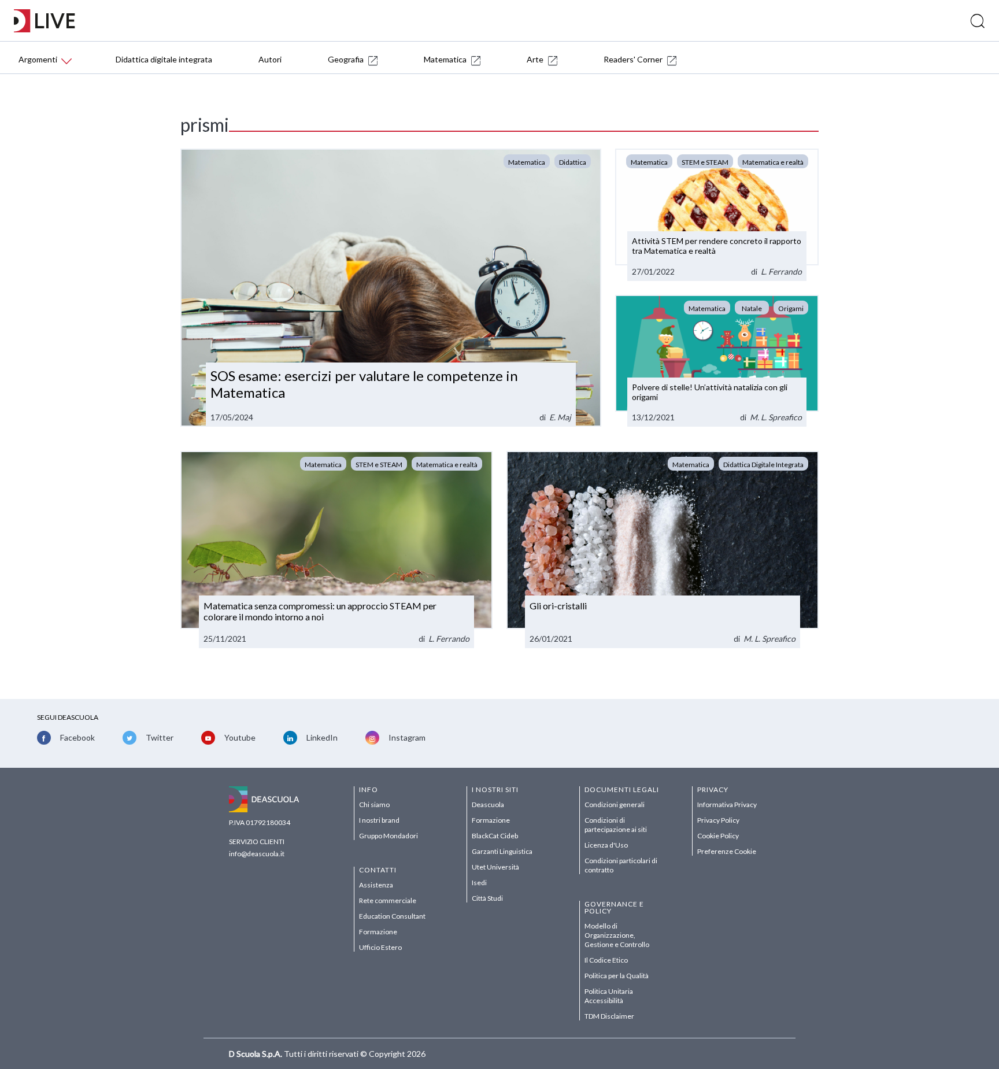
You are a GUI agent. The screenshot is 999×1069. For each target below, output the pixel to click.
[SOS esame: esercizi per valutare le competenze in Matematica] (390, 288)
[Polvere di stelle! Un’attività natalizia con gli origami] (717, 361)
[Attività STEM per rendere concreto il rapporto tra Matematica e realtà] (717, 215)
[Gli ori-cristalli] (662, 549)
